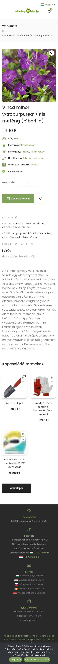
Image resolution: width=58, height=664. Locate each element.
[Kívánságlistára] (40, 198)
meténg (46, 233)
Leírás (6, 250)
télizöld (25, 237)
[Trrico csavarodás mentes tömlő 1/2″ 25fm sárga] (14, 442)
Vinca (33, 237)
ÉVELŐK (20, 223)
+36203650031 (31, 556)
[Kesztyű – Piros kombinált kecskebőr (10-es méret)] (43, 386)
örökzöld (15, 237)
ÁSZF (35, 635)
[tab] (29, 250)
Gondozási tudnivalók (18, 256)
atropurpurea (19, 233)
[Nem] (54, 653)
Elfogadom (16, 659)
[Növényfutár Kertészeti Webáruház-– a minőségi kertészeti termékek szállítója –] (27, 12)
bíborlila (32, 233)
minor (5, 237)
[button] (51, 53)
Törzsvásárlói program (29, 639)
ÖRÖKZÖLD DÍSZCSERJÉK (15, 227)
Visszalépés (16, 488)
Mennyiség (8, 182)
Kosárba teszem (20, 198)
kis (40, 233)
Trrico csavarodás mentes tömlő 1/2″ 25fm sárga (14, 463)
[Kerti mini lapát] (14, 386)
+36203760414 (41, 552)
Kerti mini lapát (14, 403)
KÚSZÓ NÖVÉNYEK (34, 223)
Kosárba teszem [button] (23, 377)
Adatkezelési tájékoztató (17, 635)
